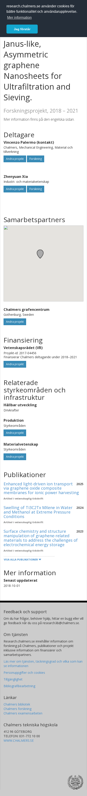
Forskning (35, 159)
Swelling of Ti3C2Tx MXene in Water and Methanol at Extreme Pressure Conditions (38, 512)
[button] (40, 254)
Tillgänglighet (13, 679)
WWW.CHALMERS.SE (19, 740)
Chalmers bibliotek (17, 704)
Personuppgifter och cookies (24, 672)
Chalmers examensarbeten (23, 713)
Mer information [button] (19, 17)
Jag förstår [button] (22, 29)
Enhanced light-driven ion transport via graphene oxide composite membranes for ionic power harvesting (41, 488)
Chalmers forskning (17, 709)
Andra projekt (15, 159)
